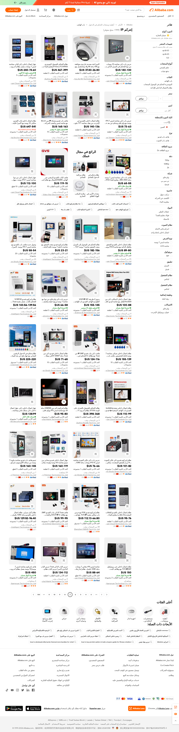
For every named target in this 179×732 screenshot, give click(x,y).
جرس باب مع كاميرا (66, 636)
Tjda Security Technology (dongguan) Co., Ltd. (117, 194)
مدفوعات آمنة (133, 660)
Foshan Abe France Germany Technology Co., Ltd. (117, 370)
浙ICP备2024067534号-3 (156, 728)
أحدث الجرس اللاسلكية (114, 630)
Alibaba (129, 25)
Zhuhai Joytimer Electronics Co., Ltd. (86, 368)
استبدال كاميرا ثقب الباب (120, 204)
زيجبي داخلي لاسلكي (112, 636)
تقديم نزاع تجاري (63, 670)
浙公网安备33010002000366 (132, 728)
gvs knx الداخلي (102, 210)
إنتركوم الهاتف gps (122, 210)
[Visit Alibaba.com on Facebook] (33, 690)
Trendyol (117, 720)
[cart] (45, 10)
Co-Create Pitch (167, 665)
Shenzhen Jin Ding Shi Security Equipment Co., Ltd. (22, 421)
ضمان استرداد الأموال (131, 665)
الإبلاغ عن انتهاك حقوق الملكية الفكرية (55, 680)
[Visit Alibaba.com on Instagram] (17, 690)
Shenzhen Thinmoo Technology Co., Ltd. (54, 475)
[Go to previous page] (106, 594)
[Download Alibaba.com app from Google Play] (14, 708)
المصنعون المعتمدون (96, 660)
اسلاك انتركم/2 (23, 636)
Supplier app (95, 708)
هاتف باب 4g (65, 210)
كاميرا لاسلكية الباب (83, 210)
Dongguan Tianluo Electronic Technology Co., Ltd (117, 316)
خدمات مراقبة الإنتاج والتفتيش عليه (126, 680)
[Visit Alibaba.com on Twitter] (22, 690)
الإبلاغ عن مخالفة (63, 685)
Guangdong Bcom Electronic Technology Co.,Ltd (54, 140)
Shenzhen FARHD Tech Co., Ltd (87, 529)
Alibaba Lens (163, 708)
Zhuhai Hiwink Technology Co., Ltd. (54, 419)
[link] (175, 707)
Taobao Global (100, 720)
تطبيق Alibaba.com (52, 708)
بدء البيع (32, 665)
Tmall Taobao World (77, 720)
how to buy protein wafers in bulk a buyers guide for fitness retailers (106, 642)
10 (54, 595)
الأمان (120, 25)
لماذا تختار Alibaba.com (165, 660)
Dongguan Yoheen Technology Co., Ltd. (117, 137)
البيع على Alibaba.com (26, 660)
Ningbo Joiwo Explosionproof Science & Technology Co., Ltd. (86, 313)
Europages (127, 720)
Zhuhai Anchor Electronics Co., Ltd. (22, 137)
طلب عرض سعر (98, 665)
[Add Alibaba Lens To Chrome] (137, 708)
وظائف (171, 675)
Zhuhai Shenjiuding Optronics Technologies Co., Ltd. (54, 316)
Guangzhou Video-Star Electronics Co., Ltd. (54, 194)
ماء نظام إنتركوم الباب (73, 204)
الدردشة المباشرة (62, 665)
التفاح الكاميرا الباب (92, 630)
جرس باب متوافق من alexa (49, 204)
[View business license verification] (113, 728)
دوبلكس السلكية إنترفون (96, 204)
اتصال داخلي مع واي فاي (24, 204)
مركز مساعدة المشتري (60, 660)
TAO (110, 720)
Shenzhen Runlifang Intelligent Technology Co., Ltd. (54, 259)
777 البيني (50, 210)
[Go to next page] (33, 594)
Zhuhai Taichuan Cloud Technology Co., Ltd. (117, 81)
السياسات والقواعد (132, 685)
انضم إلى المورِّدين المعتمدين (24, 675)
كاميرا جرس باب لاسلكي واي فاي (68, 630)
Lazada (89, 720)
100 (38, 595)
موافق (141, 98)
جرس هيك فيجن (144, 642)
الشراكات (31, 680)
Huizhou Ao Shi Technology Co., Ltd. (86, 79)
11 (49, 595)
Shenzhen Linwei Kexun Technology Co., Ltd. (86, 135)
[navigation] (153, 310)
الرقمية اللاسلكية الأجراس (40, 630)
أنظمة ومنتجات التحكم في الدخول (101, 25)
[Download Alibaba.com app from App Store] (33, 708)
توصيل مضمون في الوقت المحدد (126, 670)
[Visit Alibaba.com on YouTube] (12, 690)
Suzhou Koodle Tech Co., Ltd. (56, 79)
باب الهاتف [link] (81, 25)
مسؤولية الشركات (167, 670)
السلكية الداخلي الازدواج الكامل (157, 636)
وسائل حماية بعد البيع (131, 675)
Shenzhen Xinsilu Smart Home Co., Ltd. (22, 262)
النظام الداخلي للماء (133, 636)
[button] (78, 10)
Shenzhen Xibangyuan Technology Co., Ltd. (117, 583)
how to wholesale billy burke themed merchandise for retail (52, 642)
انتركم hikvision (162, 642)
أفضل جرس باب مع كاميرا (44, 636)
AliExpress (52, 720)
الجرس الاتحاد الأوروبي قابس (139, 630)
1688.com (63, 720)
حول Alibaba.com (166, 655)
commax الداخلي (162, 630)
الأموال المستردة (63, 675)
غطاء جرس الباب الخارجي (89, 636)
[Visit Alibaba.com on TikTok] (7, 690)
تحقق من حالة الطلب (27, 670)
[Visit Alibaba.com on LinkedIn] (27, 690)
